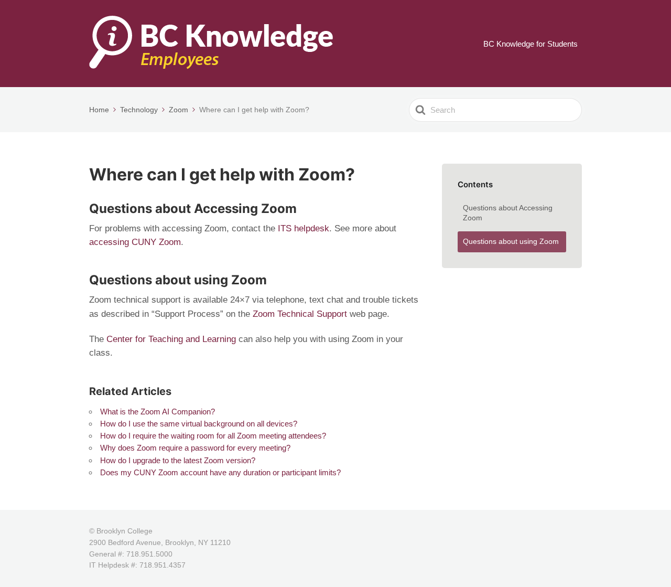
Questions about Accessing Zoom (508, 213)
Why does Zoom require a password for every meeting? (195, 447)
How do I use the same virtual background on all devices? (198, 423)
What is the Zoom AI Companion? (157, 411)
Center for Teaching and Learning (171, 339)
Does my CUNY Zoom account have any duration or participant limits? (220, 472)
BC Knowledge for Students (530, 43)
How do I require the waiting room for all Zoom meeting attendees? (213, 435)
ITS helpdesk (303, 228)
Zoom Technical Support (300, 314)
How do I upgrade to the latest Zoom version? (177, 460)
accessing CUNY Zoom (135, 242)
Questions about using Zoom (511, 241)
